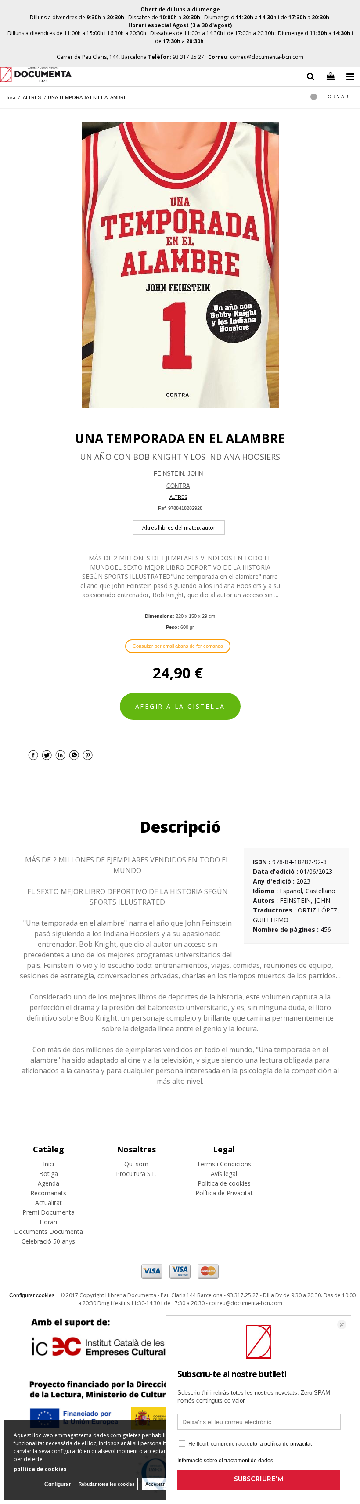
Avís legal (224, 1173)
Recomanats (48, 1193)
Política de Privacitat (224, 1193)
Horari (48, 1222)
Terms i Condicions (224, 1164)
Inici (48, 1164)
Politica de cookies (224, 1183)
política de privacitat (288, 1444)
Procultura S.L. (136, 1173)
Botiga (48, 1173)
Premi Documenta (48, 1212)
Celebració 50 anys (48, 1241)
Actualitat (48, 1202)
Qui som (136, 1164)
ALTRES (178, 497)
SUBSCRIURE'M (259, 1479)
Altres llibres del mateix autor (179, 527)
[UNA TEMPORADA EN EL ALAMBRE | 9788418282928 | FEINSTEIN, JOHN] (180, 265)
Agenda (48, 1183)
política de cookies (40, 1469)
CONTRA (178, 486)
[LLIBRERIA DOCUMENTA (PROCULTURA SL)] (36, 76)
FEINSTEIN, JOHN (178, 473)
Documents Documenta (48, 1231)
